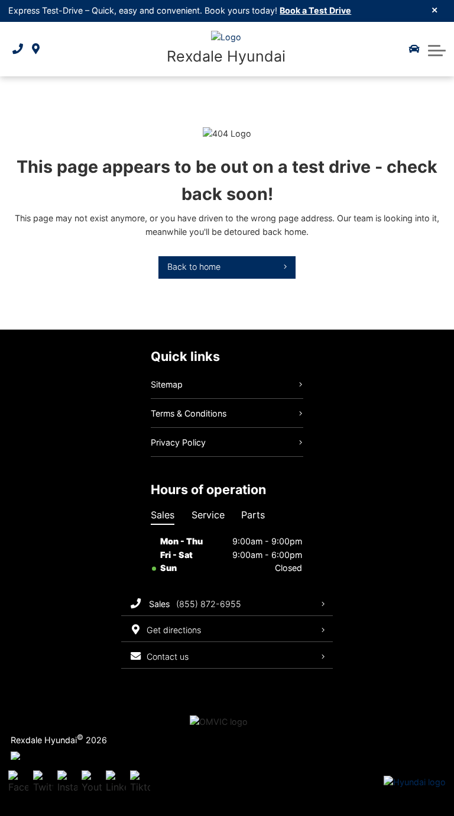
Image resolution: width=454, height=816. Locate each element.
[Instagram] (67, 783)
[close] (435, 9)
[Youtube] (92, 783)
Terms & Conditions (188, 413)
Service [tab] (208, 515)
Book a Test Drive (315, 10)
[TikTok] (140, 783)
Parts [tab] (253, 515)
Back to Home (193, 267)
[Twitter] (43, 783)
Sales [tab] (162, 515)
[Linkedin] (116, 783)
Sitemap (167, 384)
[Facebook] (18, 783)
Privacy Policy (178, 442)
